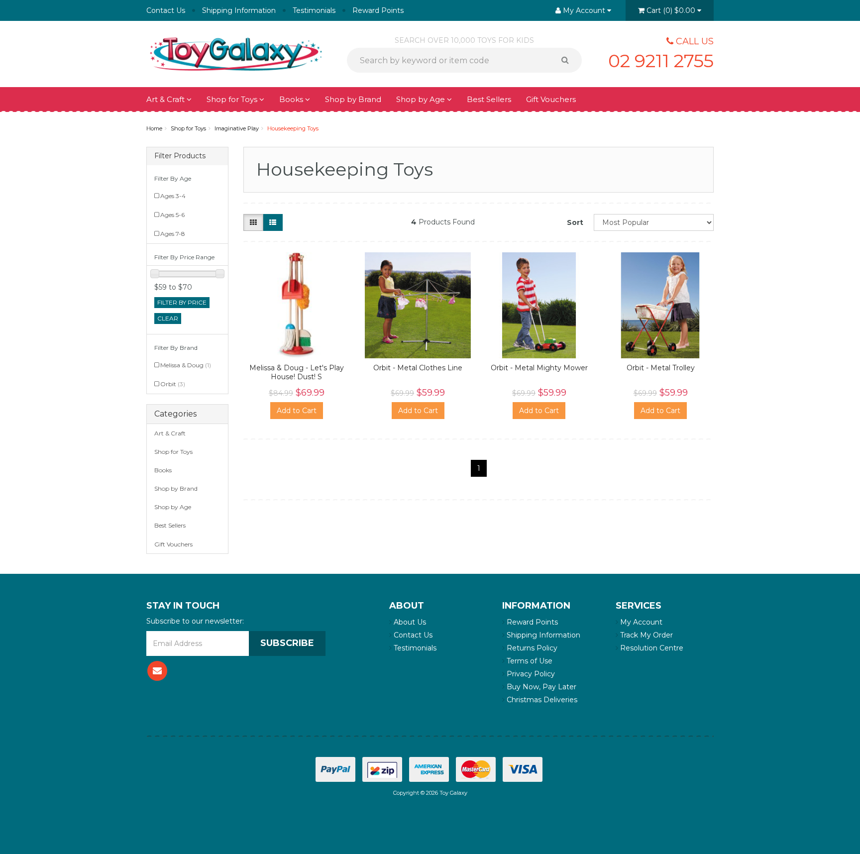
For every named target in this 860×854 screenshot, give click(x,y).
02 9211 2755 (661, 61)
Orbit (172, 384)
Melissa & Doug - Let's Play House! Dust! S (296, 372)
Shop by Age (172, 507)
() (670, 10)
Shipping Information (239, 10)
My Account (640, 622)
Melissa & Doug (185, 365)
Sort (575, 222)
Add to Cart (297, 410)
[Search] (568, 60)
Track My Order (645, 635)
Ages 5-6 (172, 214)
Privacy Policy (530, 673)
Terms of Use (528, 660)
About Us (409, 622)
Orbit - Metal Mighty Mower (539, 367)
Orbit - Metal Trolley (661, 367)
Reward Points (378, 10)
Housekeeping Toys (293, 128)
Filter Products (180, 156)
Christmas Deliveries (541, 699)
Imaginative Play (237, 128)
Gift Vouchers (551, 99)
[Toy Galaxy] (235, 53)
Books (292, 99)
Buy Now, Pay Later (540, 686)
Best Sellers (489, 99)
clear (167, 318)
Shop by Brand (353, 99)
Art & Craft (166, 99)
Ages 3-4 (173, 196)
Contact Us (165, 10)
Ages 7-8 (172, 233)
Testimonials (314, 10)
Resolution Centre (650, 647)
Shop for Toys (233, 99)
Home (154, 128)
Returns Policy (531, 647)
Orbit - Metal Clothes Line (417, 367)
